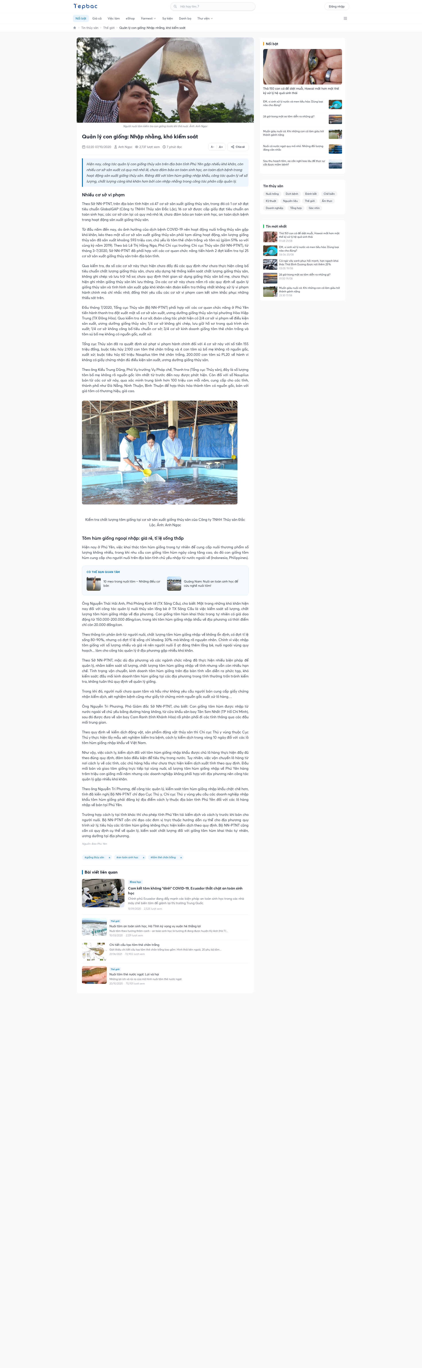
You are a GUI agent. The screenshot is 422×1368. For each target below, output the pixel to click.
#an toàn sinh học (127, 857)
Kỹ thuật (271, 201)
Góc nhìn (314, 208)
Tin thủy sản (89, 28)
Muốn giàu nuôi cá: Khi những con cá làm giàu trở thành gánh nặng (293, 133)
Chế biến (329, 193)
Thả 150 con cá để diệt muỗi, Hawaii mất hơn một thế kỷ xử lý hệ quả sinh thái (309, 235)
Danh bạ (185, 18)
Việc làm (114, 18)
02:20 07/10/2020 (98, 147)
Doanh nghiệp (274, 208)
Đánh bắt (311, 193)
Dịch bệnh (292, 193)
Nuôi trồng (272, 193)
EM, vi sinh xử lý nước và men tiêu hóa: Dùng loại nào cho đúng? (293, 103)
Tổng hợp (296, 208)
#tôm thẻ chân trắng (163, 857)
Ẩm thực (327, 201)
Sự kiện (167, 18)
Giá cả (96, 18)
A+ (221, 147)
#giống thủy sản (94, 857)
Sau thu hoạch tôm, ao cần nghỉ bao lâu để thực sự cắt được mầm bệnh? (294, 162)
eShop (130, 18)
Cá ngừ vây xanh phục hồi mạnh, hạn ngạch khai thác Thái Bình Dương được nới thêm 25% (308, 262)
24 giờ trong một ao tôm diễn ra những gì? (288, 116)
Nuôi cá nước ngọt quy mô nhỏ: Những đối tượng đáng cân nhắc (293, 147)
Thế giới (109, 28)
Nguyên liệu (290, 201)
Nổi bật (81, 18)
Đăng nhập (337, 6)
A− (212, 146)
